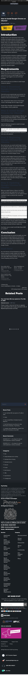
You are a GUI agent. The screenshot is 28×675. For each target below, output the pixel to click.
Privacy (11, 639)
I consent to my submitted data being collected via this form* (14, 604)
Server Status (20, 534)
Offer (5, 468)
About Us (19, 541)
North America (7, 465)
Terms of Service (4, 641)
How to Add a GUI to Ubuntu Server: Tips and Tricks (6, 263)
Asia (5, 449)
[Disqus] (14, 344)
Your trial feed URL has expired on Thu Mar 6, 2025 (13, 294)
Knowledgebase (4, 636)
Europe (5, 462)
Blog (19, 553)
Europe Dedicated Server (7, 549)
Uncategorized (7, 473)
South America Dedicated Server (7, 562)
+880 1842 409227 (10, 660)
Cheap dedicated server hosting (11, 451)
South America (7, 470)
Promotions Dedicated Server (7, 580)
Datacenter (21, 538)
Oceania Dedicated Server (7, 574)
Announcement (22, 530)
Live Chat (8, 665)
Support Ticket (15, 636)
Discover (6, 459)
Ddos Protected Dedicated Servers (7, 537)
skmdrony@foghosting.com (12, 655)
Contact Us (3, 639)
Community (21, 545)
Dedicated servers (5, 18)
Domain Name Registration (7, 585)
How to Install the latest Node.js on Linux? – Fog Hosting (6, 271)
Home (5, 412)
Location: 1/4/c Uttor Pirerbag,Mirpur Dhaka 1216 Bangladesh (13, 516)
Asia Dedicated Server (7, 543)
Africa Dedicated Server (7, 568)
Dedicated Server (7, 531)
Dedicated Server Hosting (9, 454)
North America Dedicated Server (7, 555)
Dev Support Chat (20, 549)
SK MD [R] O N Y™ (6, 434)
